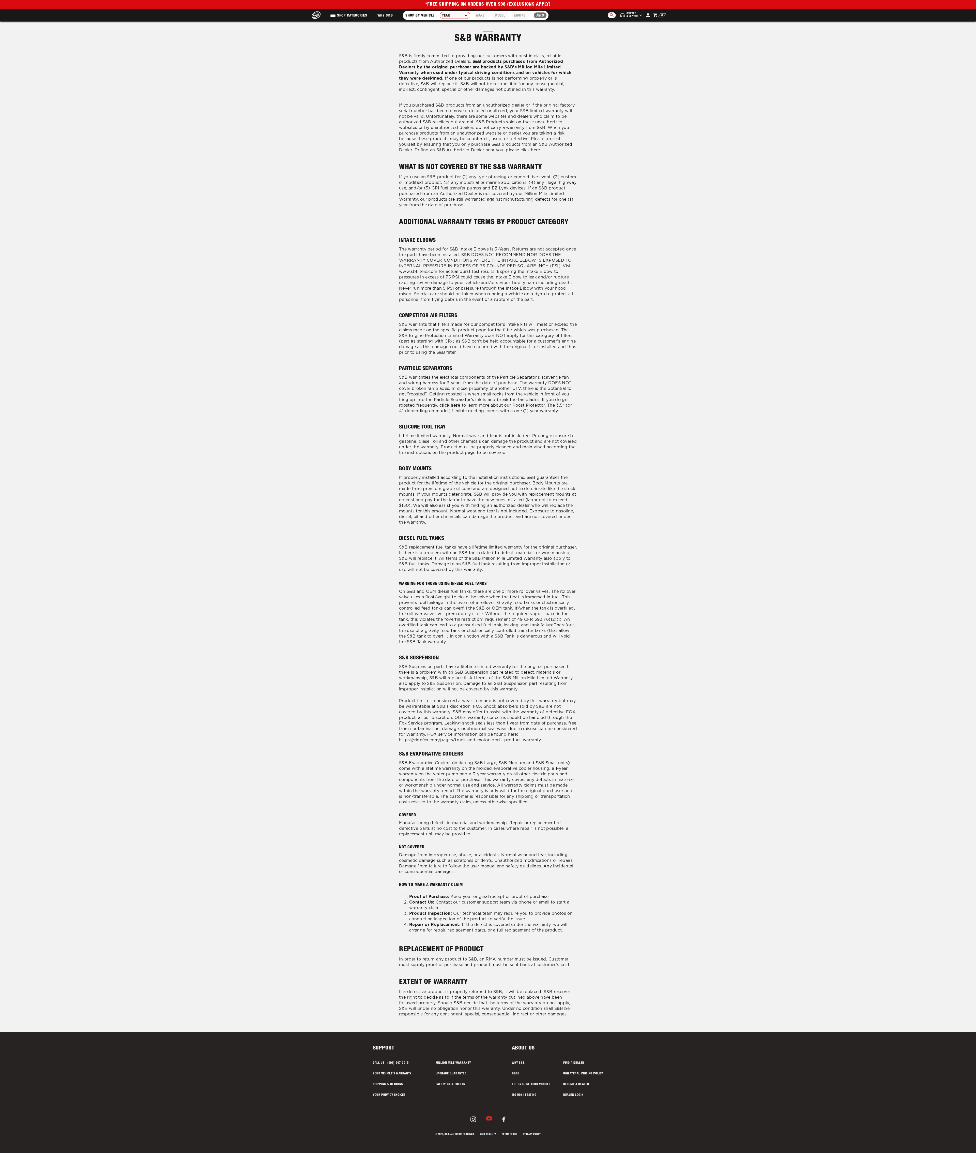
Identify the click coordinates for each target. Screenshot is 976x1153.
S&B (447, 1134)
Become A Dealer (576, 1084)
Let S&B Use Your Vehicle (531, 1084)
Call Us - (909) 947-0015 (390, 1063)
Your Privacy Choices (389, 1095)
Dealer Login (573, 1095)
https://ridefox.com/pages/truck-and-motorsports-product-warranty (470, 740)
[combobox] (455, 15)
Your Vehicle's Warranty (392, 1073)
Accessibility (488, 1134)
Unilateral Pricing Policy (583, 1073)
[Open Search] (612, 15)
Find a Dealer (573, 1063)
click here (530, 150)
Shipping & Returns (388, 1084)
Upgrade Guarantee (451, 1073)
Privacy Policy (532, 1134)
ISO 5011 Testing (524, 1095)
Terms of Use (509, 1134)
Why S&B (385, 16)
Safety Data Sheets (450, 1084)
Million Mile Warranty (453, 1063)
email (544, 902)
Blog (515, 1073)
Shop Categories (352, 16)
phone (525, 902)
